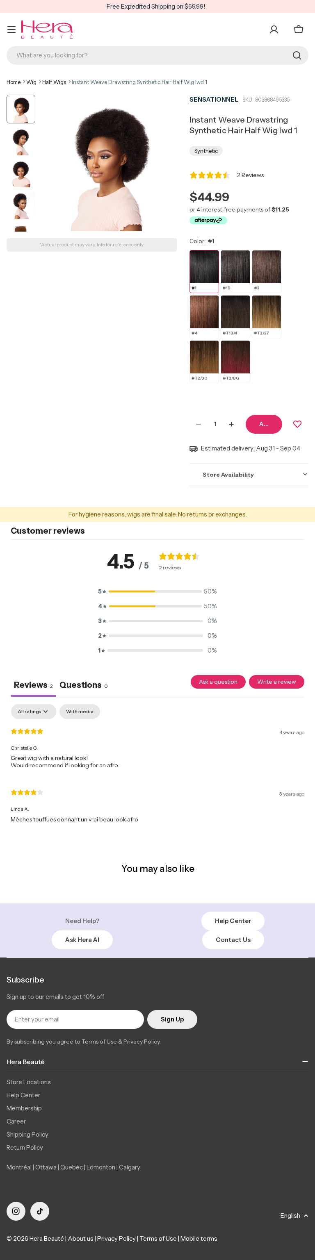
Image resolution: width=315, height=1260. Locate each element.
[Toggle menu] (11, 29)
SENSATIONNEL (213, 99)
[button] (157, 591)
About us (81, 1238)
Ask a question (218, 681)
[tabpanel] (157, 767)
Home (14, 82)
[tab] (83, 686)
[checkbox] (79, 711)
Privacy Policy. (142, 1041)
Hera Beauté (47, 1238)
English (290, 1215)
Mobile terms (198, 1238)
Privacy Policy (116, 1238)
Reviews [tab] (33, 685)
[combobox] (157, 55)
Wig (31, 82)
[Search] (297, 55)
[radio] (204, 271)
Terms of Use (99, 1041)
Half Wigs (54, 82)
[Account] (274, 29)
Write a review (276, 681)
